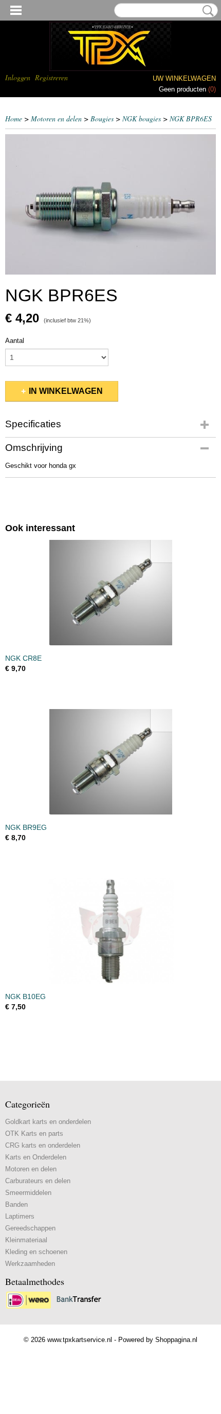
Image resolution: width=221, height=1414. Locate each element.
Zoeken (206, 11)
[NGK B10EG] (110, 931)
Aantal (14, 341)
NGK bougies (141, 118)
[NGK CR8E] (110, 592)
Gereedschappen (30, 1228)
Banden (16, 1204)
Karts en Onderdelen (35, 1157)
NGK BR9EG (26, 827)
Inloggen (17, 77)
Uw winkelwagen (184, 78)
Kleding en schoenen (36, 1252)
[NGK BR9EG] (110, 761)
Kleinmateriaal (26, 1240)
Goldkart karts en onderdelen (48, 1122)
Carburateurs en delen (37, 1181)
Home (13, 118)
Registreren (51, 77)
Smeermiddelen (28, 1193)
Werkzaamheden (30, 1263)
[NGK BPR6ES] (110, 204)
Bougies (102, 118)
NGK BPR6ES (191, 118)
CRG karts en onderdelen (42, 1145)
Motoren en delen (56, 118)
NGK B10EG (25, 996)
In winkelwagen (66, 391)
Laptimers (19, 1216)
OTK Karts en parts (34, 1133)
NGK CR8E (23, 658)
